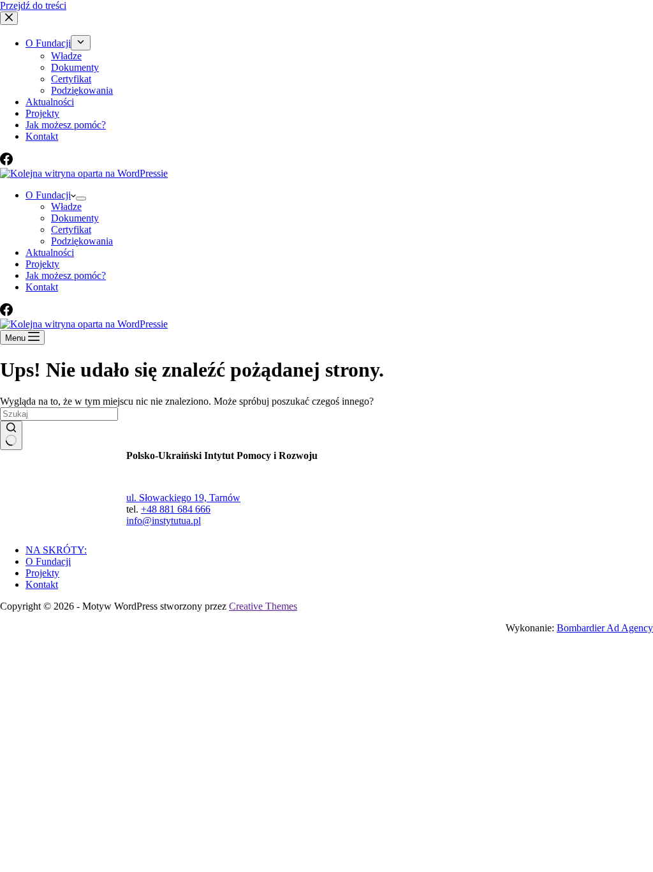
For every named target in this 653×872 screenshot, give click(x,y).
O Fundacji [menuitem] (48, 43)
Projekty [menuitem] (42, 113)
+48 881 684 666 (175, 509)
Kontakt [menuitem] (42, 136)
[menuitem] (81, 42)
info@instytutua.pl (163, 520)
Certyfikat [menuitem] (71, 78)
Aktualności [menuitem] (50, 101)
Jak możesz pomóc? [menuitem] (66, 124)
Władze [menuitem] (66, 55)
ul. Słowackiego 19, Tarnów (183, 497)
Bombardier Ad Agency (605, 627)
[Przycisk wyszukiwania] (11, 435)
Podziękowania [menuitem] (82, 90)
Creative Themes (263, 606)
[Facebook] (6, 161)
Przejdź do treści (33, 5)
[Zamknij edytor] (9, 18)
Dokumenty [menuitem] (75, 67)
